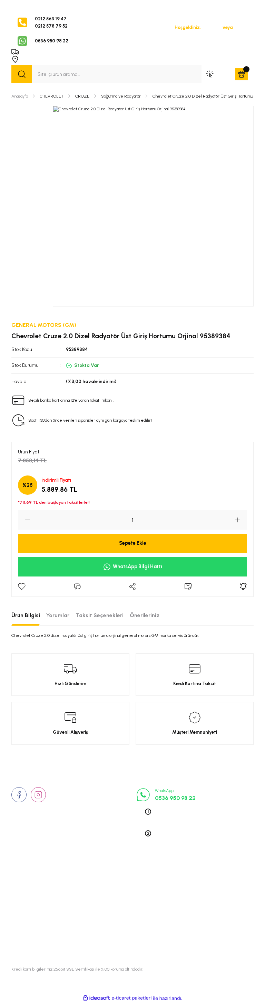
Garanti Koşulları (112, 938)
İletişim (19, 888)
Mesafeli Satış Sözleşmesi (123, 908)
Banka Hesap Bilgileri (117, 928)
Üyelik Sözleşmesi (114, 878)
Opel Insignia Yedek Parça (206, 918)
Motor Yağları (192, 938)
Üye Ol (241, 27)
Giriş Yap (212, 27)
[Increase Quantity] (241, 520)
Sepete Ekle (132, 543)
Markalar (21, 898)
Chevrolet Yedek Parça (203, 928)
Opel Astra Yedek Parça (204, 888)
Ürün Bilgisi (25, 615)
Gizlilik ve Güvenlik (115, 888)
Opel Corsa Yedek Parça (205, 898)
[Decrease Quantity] (24, 520)
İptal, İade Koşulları (115, 918)
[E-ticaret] (131, 998)
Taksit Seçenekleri (100, 615)
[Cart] (241, 74)
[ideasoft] (96, 998)
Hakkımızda (24, 878)
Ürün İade (105, 898)
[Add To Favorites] (22, 586)
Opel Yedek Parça (197, 878)
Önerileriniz (144, 615)
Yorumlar (57, 615)
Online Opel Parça (197, 908)
